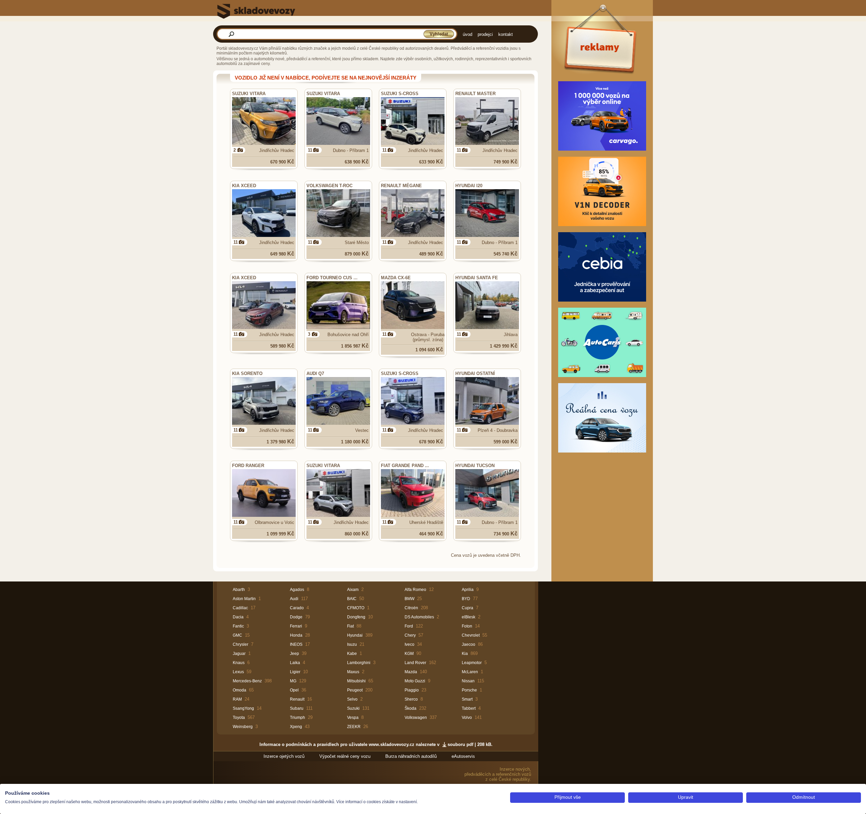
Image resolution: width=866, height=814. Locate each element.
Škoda (410, 708)
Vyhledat (439, 34)
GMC (237, 635)
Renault (297, 699)
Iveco (409, 644)
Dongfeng (356, 617)
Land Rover (415, 662)
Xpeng (296, 726)
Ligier (295, 671)
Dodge (296, 617)
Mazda (411, 671)
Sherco (411, 699)
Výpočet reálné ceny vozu (344, 756)
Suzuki (353, 708)
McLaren (470, 671)
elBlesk (468, 617)
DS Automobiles (419, 617)
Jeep (294, 653)
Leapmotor (472, 662)
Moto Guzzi (415, 681)
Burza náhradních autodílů (411, 756)
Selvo (352, 699)
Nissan (468, 681)
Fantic (238, 626)
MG (293, 681)
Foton (467, 626)
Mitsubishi (356, 681)
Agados (297, 589)
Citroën (411, 608)
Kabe (352, 653)
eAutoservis (463, 756)
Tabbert (469, 708)
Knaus (239, 662)
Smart (467, 699)
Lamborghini (358, 662)
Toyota (239, 717)
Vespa (353, 717)
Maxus (353, 671)
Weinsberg (243, 726)
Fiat (350, 626)
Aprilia (468, 589)
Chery (410, 635)
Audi (294, 598)
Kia (465, 653)
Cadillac (240, 608)
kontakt (505, 34)
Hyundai (355, 635)
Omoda (239, 690)
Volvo (467, 717)
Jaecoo (468, 644)
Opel (294, 690)
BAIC (352, 598)
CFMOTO (355, 608)
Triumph (297, 717)
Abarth (239, 589)
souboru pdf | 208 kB (469, 744)
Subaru (296, 708)
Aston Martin (244, 598)
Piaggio (412, 690)
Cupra (467, 608)
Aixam (353, 589)
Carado (297, 608)
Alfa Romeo (415, 589)
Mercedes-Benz (247, 681)
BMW (409, 598)
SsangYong (243, 708)
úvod (467, 34)
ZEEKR (354, 726)
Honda (296, 635)
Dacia (238, 617)
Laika (295, 662)
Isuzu (352, 644)
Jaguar (239, 653)
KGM (409, 653)
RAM (237, 699)
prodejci (485, 34)
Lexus (238, 671)
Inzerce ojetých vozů (284, 756)
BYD (466, 598)
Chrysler (240, 644)
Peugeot (355, 690)
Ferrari (296, 626)
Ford (409, 626)
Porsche (469, 690)
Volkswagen (416, 717)
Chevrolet (471, 635)
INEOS (296, 644)
